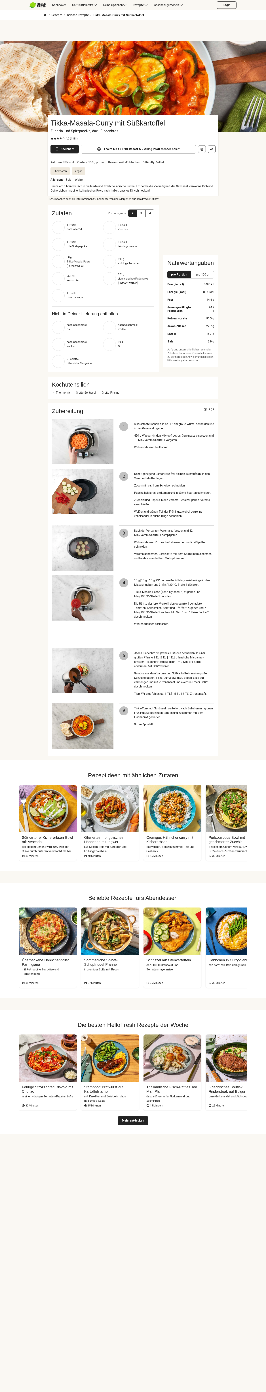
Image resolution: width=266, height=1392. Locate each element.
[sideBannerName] (191, 228)
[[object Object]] (202, 149)
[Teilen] (212, 149)
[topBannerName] (133, 30)
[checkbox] (51, 138)
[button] (103, 213)
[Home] (45, 15)
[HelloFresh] (37, 5)
